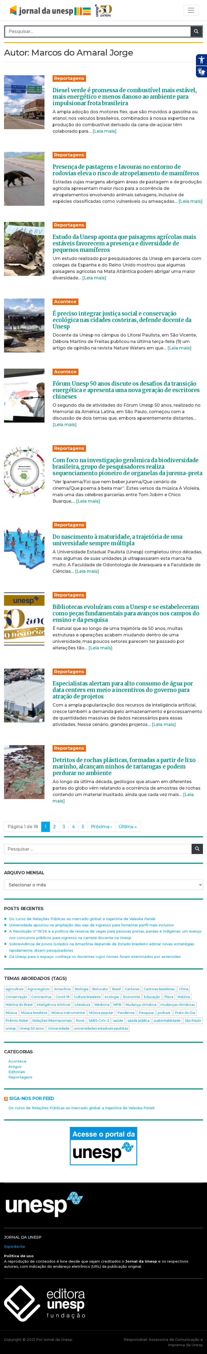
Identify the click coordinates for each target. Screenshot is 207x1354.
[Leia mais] (104, 131)
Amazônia (62, 989)
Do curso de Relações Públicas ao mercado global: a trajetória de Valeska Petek (82, 919)
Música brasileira (34, 1013)
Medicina (102, 1005)
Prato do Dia (185, 1013)
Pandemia (126, 1013)
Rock (80, 1021)
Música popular (101, 1013)
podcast (164, 1013)
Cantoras (132, 989)
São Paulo (193, 1021)
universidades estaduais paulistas (101, 1028)
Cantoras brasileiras (159, 989)
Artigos (15, 1066)
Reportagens (69, 78)
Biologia (81, 989)
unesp (11, 1028)
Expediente (14, 1246)
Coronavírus (41, 997)
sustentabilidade (167, 1021)
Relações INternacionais (52, 1021)
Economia (131, 997)
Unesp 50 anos (32, 1028)
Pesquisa (146, 1013)
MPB (117, 1005)
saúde (118, 1021)
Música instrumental (68, 1013)
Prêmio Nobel (17, 1021)
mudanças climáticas (177, 1005)
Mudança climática (141, 1005)
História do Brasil (19, 1005)
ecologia (112, 997)
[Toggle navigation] (191, 10)
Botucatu (100, 989)
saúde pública (138, 1021)
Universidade (59, 1028)
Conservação (16, 997)
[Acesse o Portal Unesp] (103, 1146)
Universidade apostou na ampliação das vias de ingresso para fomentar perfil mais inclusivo (91, 925)
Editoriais (16, 1072)
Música (11, 1013)
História (184, 997)
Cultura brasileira (87, 997)
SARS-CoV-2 (99, 1021)
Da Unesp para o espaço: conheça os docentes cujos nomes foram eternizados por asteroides (95, 956)
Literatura (82, 1005)
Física (168, 997)
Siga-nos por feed (31, 1098)
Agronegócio (38, 989)
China (183, 989)
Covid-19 (63, 997)
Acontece (65, 301)
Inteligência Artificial (53, 1005)
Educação (152, 997)
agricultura (14, 989)
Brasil (116, 989)
